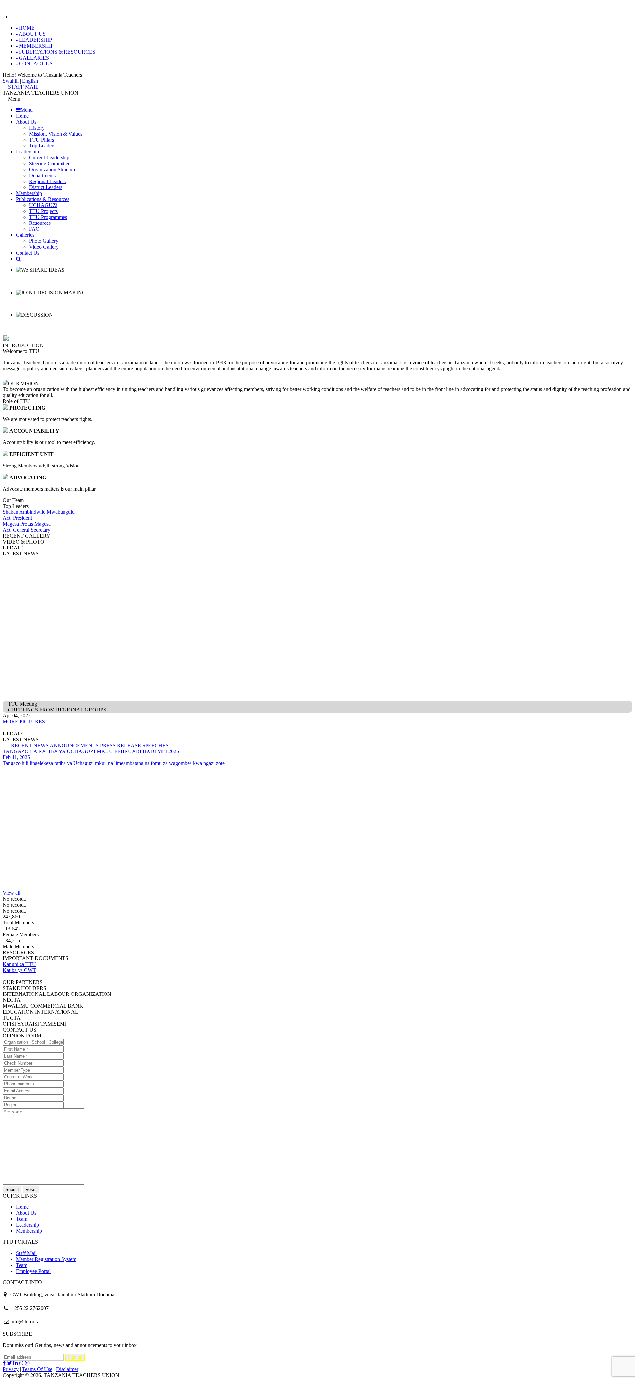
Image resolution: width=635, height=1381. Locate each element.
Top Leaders (42, 145)
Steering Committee (49, 163)
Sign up (75, 1357)
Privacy (11, 1369)
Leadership (27, 151)
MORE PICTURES (24, 721)
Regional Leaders (47, 181)
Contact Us (27, 253)
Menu (27, 110)
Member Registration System (46, 1259)
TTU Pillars (41, 139)
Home (22, 116)
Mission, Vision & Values (55, 134)
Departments (42, 175)
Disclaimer (67, 1369)
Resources (40, 223)
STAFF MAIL (23, 87)
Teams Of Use (37, 1369)
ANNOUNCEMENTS (74, 745)
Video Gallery (44, 247)
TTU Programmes (48, 217)
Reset (31, 1189)
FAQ (34, 229)
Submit (12, 1189)
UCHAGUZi (43, 205)
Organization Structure (52, 169)
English (30, 81)
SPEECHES (155, 745)
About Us (26, 122)
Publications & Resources (42, 199)
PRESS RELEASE (120, 745)
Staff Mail (26, 1253)
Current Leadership (49, 157)
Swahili (11, 81)
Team (21, 1219)
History (37, 128)
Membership (29, 193)
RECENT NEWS (30, 745)
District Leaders (45, 187)
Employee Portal (33, 1271)
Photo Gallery (43, 241)
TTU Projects (43, 211)
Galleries (25, 235)
